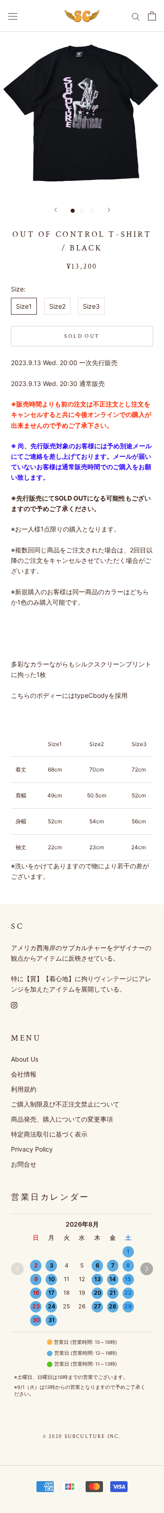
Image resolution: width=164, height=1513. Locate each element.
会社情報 (23, 1074)
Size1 (24, 306)
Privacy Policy (32, 1149)
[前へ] (55, 210)
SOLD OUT (81, 336)
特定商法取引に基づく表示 (49, 1134)
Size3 (91, 306)
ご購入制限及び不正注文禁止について (65, 1104)
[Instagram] (14, 1004)
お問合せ (23, 1164)
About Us (24, 1059)
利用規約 (23, 1089)
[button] (146, 1269)
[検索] (136, 16)
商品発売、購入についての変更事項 (62, 1119)
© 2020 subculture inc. (82, 1436)
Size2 (57, 306)
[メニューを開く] (12, 15)
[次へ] (109, 210)
